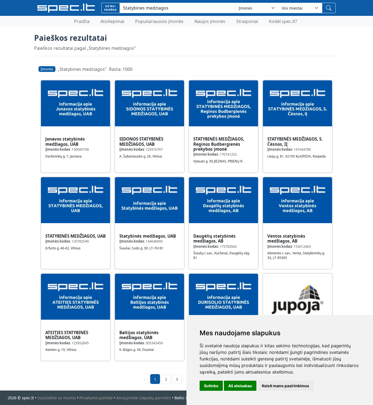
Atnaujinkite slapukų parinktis (143, 397)
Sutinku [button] (211, 385)
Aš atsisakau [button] (240, 385)
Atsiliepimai (112, 21)
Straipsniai (247, 21)
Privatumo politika (96, 397)
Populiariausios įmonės (159, 21)
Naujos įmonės (209, 21)
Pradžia (82, 21)
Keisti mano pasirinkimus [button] (285, 385)
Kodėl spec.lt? (283, 21)
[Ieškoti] (329, 8)
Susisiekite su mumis (56, 397)
